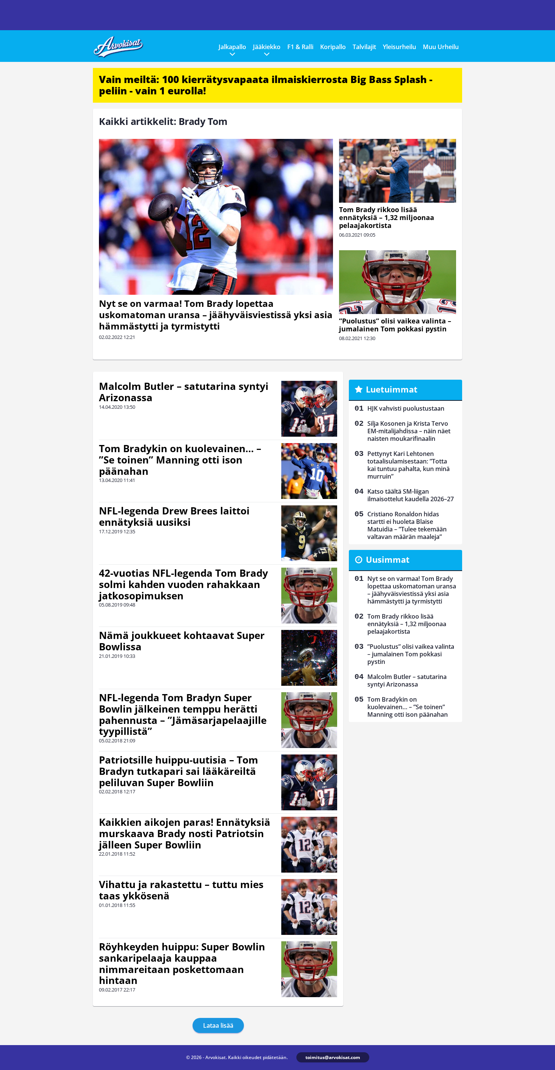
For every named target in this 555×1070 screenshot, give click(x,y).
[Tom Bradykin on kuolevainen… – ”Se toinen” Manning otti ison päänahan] (309, 471)
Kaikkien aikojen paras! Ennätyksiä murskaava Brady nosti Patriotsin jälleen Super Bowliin (184, 833)
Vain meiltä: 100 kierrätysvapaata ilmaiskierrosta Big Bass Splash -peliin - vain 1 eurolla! (265, 84)
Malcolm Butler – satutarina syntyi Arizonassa (183, 391)
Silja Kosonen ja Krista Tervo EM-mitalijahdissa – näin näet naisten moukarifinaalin (408, 431)
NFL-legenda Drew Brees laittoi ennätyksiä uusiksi (174, 516)
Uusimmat (388, 559)
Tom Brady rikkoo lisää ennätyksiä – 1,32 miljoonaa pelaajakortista (386, 217)
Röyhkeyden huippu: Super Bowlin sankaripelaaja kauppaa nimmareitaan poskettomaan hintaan (182, 963)
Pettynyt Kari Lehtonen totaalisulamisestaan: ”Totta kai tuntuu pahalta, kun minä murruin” (408, 465)
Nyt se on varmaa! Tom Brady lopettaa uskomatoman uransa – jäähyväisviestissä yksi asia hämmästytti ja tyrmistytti (216, 314)
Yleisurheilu (399, 47)
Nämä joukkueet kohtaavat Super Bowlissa (182, 640)
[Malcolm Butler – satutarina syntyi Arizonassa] (309, 409)
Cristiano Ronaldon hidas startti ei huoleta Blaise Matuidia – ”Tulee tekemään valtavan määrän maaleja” (407, 525)
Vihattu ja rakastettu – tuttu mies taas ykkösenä (181, 890)
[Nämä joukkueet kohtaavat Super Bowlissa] (309, 658)
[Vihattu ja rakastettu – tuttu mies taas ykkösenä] (309, 907)
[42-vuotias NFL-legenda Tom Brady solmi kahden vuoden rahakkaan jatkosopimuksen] (309, 596)
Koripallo (333, 47)
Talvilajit (364, 47)
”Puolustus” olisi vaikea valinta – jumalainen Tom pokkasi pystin (395, 324)
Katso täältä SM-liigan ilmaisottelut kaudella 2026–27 (410, 495)
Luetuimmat (392, 389)
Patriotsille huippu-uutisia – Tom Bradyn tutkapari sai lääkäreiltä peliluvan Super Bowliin (178, 771)
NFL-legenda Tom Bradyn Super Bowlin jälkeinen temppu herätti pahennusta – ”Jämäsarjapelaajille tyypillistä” (183, 714)
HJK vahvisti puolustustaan (405, 408)
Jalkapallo (232, 47)
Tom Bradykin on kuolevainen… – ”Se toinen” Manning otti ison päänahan (180, 460)
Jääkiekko (267, 47)
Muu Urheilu (441, 47)
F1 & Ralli (300, 47)
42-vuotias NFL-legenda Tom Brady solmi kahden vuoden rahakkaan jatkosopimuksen (183, 584)
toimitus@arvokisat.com (332, 1057)
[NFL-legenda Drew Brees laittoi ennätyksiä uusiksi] (309, 533)
